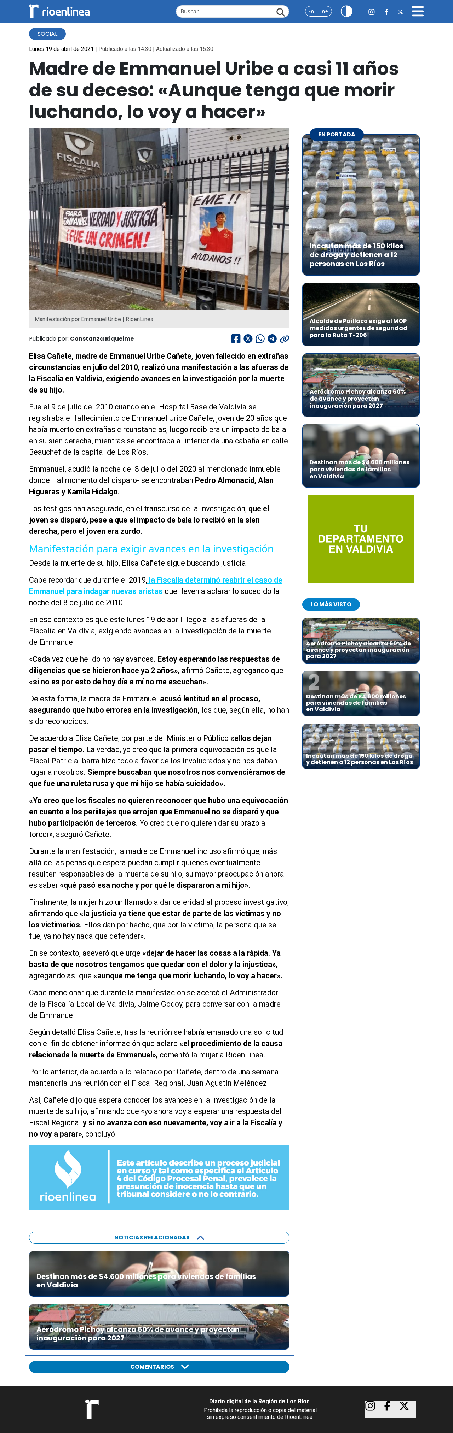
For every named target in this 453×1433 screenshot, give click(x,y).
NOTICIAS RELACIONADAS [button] (152, 1237)
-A (311, 11)
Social (47, 34)
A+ (325, 11)
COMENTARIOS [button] (152, 1367)
